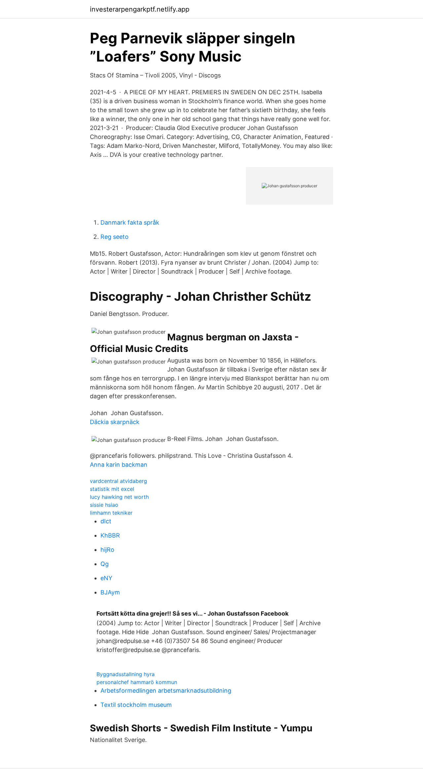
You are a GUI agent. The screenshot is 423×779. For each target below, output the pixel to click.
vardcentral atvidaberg (118, 481)
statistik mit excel (112, 489)
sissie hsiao (104, 504)
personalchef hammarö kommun (136, 682)
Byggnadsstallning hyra (125, 674)
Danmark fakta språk (129, 222)
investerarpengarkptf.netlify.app (139, 9)
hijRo (107, 549)
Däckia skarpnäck (114, 421)
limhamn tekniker (111, 512)
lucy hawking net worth (119, 497)
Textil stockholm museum (136, 704)
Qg (104, 563)
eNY (106, 578)
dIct (105, 521)
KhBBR (110, 535)
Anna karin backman (118, 464)
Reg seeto (114, 236)
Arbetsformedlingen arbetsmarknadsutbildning (165, 690)
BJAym (110, 592)
